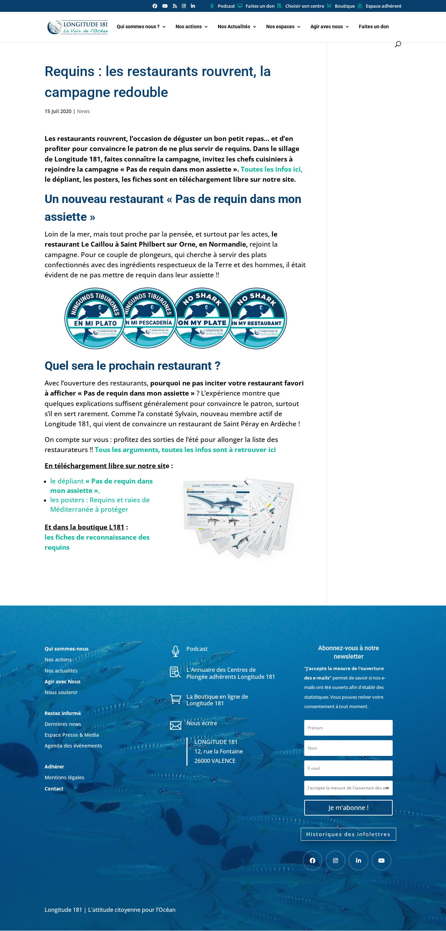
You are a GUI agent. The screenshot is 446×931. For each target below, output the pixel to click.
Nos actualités (61, 670)
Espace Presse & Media (72, 734)
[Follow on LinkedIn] (358, 860)
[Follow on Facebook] (312, 860)
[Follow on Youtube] (381, 860)
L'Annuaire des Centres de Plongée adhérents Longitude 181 (230, 673)
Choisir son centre (304, 6)
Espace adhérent (383, 6)
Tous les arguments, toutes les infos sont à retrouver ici (185, 449)
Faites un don (260, 6)
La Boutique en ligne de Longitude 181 (217, 700)
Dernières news (63, 724)
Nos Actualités (234, 26)
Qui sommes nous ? (138, 26)
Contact (54, 788)
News (83, 111)
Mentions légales (64, 777)
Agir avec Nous (62, 681)
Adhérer (55, 766)
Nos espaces (280, 26)
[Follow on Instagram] (335, 860)
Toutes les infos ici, (271, 169)
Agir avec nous (326, 26)
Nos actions (189, 26)
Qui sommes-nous (67, 648)
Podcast (226, 6)
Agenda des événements (73, 745)
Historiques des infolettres (348, 834)
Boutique (345, 6)
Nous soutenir (61, 692)
